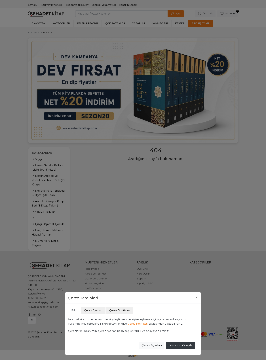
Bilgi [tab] (74, 310)
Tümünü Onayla (180, 345)
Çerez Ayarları (152, 345)
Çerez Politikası (138, 323)
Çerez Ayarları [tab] (93, 310)
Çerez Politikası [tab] (119, 310)
